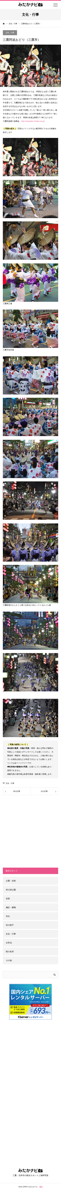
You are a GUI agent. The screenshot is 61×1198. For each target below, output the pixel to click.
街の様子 (10, 925)
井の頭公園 (11, 890)
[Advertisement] (30, 831)
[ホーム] (4, 23)
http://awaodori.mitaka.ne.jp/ (33, 121)
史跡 (8, 898)
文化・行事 (10, 33)
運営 (41, 1187)
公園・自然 (11, 881)
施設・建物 (11, 907)
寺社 (8, 916)
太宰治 (9, 943)
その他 (9, 960)
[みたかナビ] (30, 1172)
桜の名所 (10, 951)
